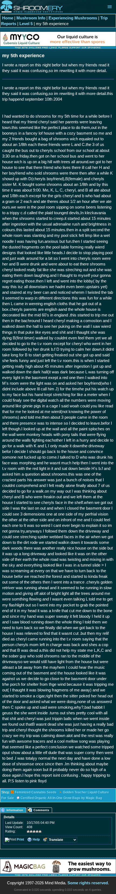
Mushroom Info (30, 18)
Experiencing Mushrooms (73, 18)
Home (7, 18)
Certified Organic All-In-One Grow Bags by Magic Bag (61, 798)
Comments (41, 810)
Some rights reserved (87, 883)
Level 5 (26, 23)
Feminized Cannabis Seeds (35, 792)
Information (14, 810)
